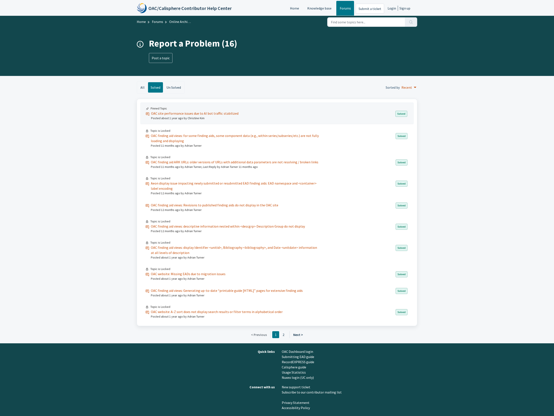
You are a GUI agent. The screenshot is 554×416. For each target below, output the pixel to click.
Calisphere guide (294, 367)
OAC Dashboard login (297, 351)
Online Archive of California (189, 21)
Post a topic (161, 58)
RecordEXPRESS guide (298, 362)
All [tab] (142, 87)
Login (392, 8)
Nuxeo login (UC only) (298, 377)
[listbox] (409, 87)
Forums (345, 8)
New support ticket (296, 387)
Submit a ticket (370, 8)
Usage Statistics (294, 372)
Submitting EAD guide (298, 357)
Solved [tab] (155, 87)
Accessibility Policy (296, 408)
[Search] (411, 22)
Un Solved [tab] (173, 87)
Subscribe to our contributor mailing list (312, 392)
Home (294, 8)
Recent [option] (406, 87)
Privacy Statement (295, 402)
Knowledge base (319, 8)
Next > (298, 334)
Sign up (404, 8)
